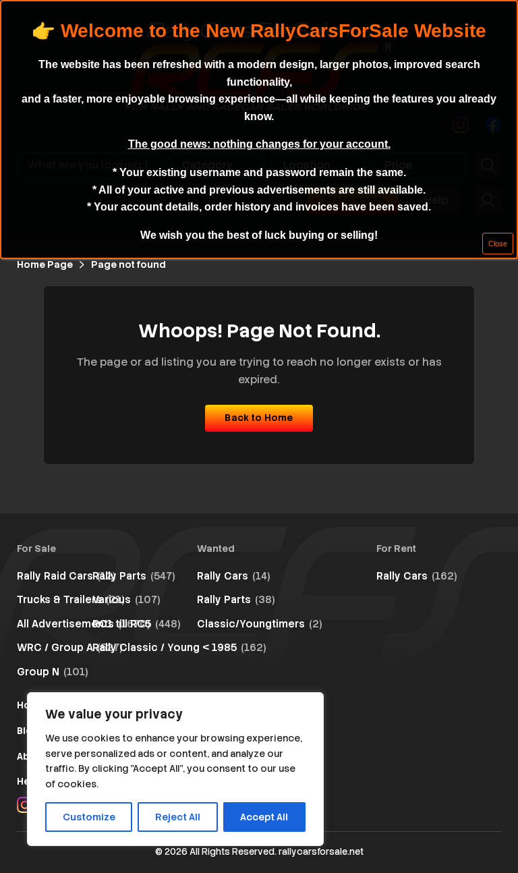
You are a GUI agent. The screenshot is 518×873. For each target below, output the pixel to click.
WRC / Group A (70, 647)
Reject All (177, 817)
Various (126, 600)
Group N (52, 672)
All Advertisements (83, 624)
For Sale (36, 548)
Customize (89, 817)
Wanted (216, 548)
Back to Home (259, 418)
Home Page (45, 264)
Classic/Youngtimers (259, 624)
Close (497, 244)
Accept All (264, 817)
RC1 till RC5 (136, 624)
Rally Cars (233, 576)
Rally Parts (133, 576)
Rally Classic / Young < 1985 (179, 647)
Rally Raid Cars (66, 576)
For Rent (396, 548)
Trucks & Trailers (71, 600)
